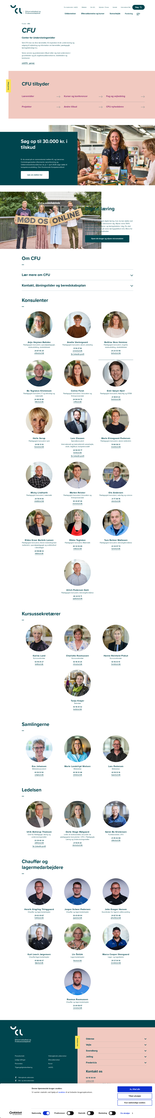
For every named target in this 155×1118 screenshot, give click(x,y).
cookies (62, 1092)
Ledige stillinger (20, 1060)
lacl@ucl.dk (77, 452)
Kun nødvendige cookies (134, 1103)
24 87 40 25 (39, 351)
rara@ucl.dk (77, 1008)
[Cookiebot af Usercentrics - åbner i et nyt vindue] (15, 1113)
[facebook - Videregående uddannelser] (16, 1078)
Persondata (19, 1064)
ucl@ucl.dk (90, 1081)
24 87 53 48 (115, 915)
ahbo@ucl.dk (39, 353)
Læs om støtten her (34, 175)
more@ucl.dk (77, 503)
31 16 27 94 (77, 348)
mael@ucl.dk (116, 447)
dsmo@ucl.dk (77, 845)
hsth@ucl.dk (39, 918)
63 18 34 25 (77, 662)
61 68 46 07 (39, 960)
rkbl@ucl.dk (39, 553)
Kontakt (115, 7)
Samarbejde (115, 13)
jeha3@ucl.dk (116, 918)
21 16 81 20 (77, 843)
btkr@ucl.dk (39, 402)
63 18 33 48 (77, 772)
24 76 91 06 (39, 499)
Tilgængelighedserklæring (23, 1067)
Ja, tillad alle (135, 1089)
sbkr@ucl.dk (115, 840)
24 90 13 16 (39, 444)
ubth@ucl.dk (39, 843)
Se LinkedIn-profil (77, 354)
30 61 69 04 (77, 915)
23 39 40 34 (39, 840)
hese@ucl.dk (39, 447)
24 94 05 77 (77, 450)
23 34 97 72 (115, 546)
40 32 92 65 (77, 546)
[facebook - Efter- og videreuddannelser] (16, 1081)
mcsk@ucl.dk (116, 963)
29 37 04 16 (115, 960)
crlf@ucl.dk (77, 402)
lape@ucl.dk (115, 775)
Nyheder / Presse (104, 7)
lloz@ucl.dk (77, 960)
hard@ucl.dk (115, 664)
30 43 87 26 (77, 501)
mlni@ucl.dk (77, 775)
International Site (125, 7)
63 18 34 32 (77, 707)
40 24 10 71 (77, 596)
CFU (28, 24)
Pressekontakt (19, 1056)
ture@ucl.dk (116, 548)
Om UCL (92, 7)
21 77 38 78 (116, 499)
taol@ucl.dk (77, 709)
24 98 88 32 (39, 551)
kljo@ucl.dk (39, 963)
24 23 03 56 (115, 351)
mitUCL (50, 1067)
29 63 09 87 (39, 915)
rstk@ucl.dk (77, 548)
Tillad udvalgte (135, 1096)
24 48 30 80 (39, 399)
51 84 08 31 (116, 444)
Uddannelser (70, 13)
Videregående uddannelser (57, 1056)
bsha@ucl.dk (116, 353)
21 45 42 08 (115, 838)
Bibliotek (84, 7)
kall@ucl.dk (39, 664)
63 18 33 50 (39, 772)
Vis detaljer (125, 1113)
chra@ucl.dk (77, 664)
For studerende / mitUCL (71, 7)
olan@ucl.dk (115, 501)
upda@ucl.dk (77, 598)
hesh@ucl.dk (116, 399)
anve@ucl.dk (77, 351)
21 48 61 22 (116, 397)
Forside (24, 24)
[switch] (70, 1113)
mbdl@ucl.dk (39, 501)
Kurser (50, 1064)
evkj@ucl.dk (39, 775)
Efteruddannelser (54, 1060)
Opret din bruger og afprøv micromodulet (107, 238)
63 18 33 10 (116, 662)
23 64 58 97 (77, 1005)
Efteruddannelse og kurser (92, 13)
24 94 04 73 (77, 399)
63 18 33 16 (116, 772)
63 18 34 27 (39, 662)
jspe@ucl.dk (77, 918)
